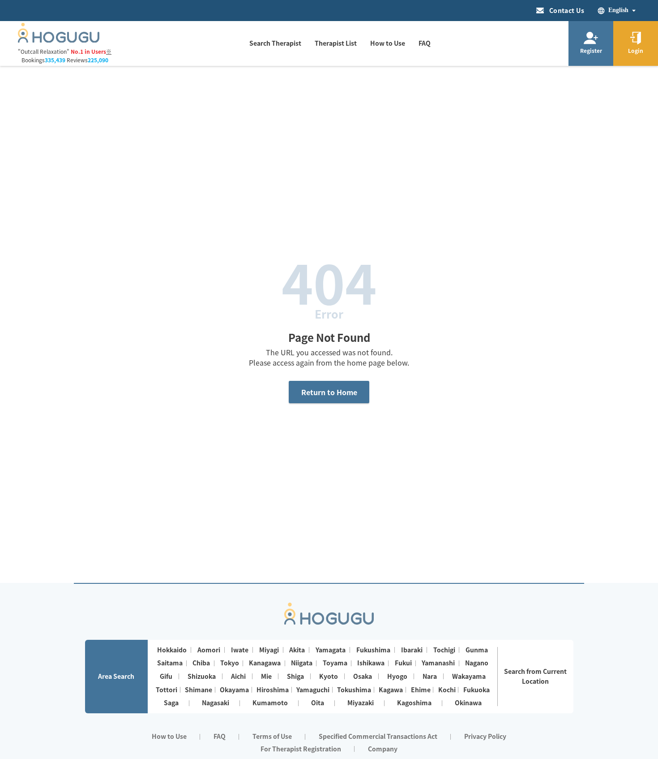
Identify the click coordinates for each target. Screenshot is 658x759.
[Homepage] (58, 39)
